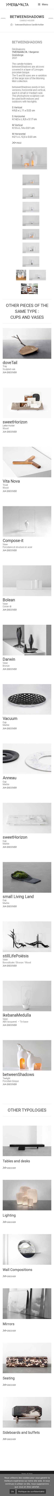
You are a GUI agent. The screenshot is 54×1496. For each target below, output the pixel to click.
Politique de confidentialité (31, 1491)
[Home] (11, 25)
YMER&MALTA (19, 52)
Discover (12, 372)
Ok (12, 1491)
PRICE (18, 143)
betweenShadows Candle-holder (29, 25)
